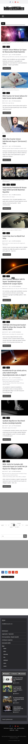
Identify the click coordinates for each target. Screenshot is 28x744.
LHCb (15, 334)
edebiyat (5, 660)
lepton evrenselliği (10, 334)
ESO (12, 288)
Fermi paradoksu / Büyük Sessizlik (10, 637)
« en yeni (13, 523)
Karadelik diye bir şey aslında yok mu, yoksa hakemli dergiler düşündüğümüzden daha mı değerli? (15, 373)
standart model (20, 334)
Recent (15, 673)
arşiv (15, 728)
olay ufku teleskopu (6, 383)
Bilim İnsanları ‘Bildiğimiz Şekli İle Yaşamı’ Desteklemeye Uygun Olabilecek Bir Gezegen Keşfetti (14, 281)
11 (22, 525)
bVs (11, 54)
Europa (25, 473)
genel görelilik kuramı (10, 56)
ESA (18, 243)
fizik (4, 56)
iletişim (16, 730)
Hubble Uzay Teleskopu (7, 476)
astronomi (7, 243)
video (25, 148)
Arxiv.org (12, 379)
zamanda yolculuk (23, 56)
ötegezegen (24, 288)
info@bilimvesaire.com (7, 624)
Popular (7, 673)
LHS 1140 (15, 288)
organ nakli (10, 103)
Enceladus (21, 473)
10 (19, 525)
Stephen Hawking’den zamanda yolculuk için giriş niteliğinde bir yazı (18, 708)
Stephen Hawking (6, 384)
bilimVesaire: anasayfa (8, 728)
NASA (4, 244)
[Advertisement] (14, 506)
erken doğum (12, 196)
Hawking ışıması (12, 381)
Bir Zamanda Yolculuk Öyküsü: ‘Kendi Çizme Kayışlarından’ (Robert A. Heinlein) (17, 689)
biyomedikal (6, 196)
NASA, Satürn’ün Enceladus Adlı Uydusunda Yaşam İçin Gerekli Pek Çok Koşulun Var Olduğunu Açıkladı (15, 466)
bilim (4, 46)
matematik (17, 56)
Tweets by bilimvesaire (7, 719)
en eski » (17, 527)
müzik (4, 666)
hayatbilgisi (16, 148)
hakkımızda (12, 730)
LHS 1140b (20, 288)
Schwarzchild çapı (20, 383)
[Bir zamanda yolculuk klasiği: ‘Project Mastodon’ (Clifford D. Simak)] (7, 699)
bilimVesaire (5, 631)
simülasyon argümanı (7, 640)
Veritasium (21, 148)
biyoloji (5, 148)
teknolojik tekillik (6, 643)
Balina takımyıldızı (7, 288)
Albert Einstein (7, 379)
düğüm (9, 427)
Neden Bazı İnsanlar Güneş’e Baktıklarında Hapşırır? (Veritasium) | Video (15, 141)
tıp (13, 103)
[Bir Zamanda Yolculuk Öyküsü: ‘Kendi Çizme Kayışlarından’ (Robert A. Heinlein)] (7, 688)
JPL (24, 243)
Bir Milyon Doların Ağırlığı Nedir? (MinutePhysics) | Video (18, 679)
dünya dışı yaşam (15, 473)
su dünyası (23, 476)
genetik (8, 148)
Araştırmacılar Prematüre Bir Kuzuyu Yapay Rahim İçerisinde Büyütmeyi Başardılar (14, 190)
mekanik (14, 427)
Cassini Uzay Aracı (13, 243)
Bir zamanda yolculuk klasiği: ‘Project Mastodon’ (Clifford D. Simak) (18, 699)
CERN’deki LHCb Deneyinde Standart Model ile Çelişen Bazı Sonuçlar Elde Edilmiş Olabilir (14, 327)
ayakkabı (5, 427)
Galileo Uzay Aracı (6, 475)
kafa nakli (6, 103)
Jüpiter (14, 476)
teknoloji (13, 184)
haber (8, 46)
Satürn (6, 244)
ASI (4, 243)
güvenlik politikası (20, 728)
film (4, 657)
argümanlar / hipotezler (8, 634)
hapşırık (12, 148)
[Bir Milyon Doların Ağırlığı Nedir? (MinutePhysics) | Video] (7, 679)
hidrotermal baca (14, 475)
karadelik (17, 381)
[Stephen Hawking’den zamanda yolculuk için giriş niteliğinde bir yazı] (7, 708)
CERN (5, 334)
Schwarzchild (13, 383)
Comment (22, 673)
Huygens (21, 243)
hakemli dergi (5, 381)
